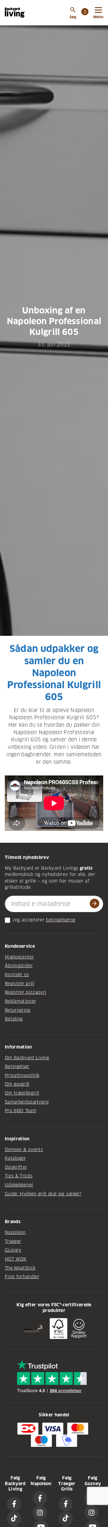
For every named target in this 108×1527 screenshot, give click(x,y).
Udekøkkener (19, 1185)
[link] (85, 12)
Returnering (18, 1010)
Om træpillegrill (22, 1093)
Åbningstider (19, 965)
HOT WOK (15, 1259)
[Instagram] (40, 1512)
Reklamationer (20, 1001)
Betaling (14, 1019)
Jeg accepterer (28, 920)
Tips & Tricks (18, 1176)
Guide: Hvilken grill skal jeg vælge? (43, 1194)
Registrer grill (19, 983)
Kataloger (15, 1158)
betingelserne (60, 920)
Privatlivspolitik (22, 1075)
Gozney (13, 1250)
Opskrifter (16, 1167)
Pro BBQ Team (20, 1110)
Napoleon (15, 1232)
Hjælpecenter (19, 957)
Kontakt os (17, 974)
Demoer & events (24, 1149)
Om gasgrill (17, 1084)
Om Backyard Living (27, 1057)
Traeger (13, 1241)
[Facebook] (14, 1504)
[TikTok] (14, 1518)
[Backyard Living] (15, 12)
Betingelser (17, 1066)
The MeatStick (20, 1268)
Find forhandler (22, 1276)
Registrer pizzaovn (25, 992)
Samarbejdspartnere (27, 1102)
